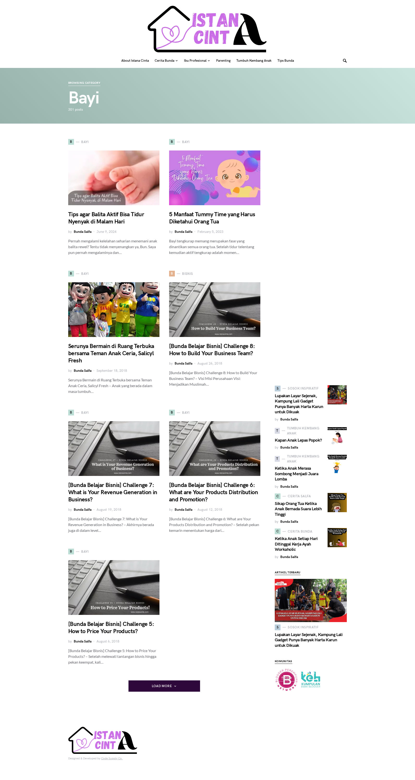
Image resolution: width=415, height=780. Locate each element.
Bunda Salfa (83, 232)
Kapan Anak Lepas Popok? (298, 440)
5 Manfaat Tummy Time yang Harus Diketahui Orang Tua (212, 218)
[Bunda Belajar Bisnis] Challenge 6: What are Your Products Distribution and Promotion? (213, 492)
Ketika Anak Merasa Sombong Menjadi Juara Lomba (296, 474)
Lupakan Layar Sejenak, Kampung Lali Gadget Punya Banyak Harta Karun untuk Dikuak (299, 404)
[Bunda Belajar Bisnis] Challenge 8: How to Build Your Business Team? (212, 350)
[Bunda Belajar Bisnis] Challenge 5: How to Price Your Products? (111, 628)
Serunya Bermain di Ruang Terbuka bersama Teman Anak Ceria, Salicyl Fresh (111, 353)
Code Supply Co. (112, 758)
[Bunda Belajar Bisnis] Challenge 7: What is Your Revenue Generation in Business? (112, 492)
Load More (162, 686)
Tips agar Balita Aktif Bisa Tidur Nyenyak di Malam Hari (106, 218)
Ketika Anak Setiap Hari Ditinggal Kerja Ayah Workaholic (296, 544)
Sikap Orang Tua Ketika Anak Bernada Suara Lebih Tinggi (298, 509)
